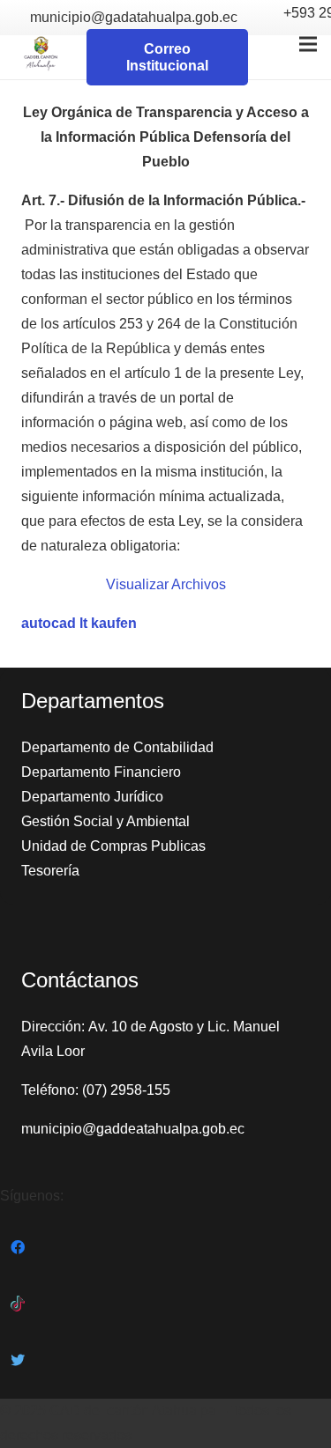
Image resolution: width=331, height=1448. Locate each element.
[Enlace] (40, 57)
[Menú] (308, 44)
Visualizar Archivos (166, 584)
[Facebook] (17, 1247)
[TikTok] (17, 1303)
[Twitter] (17, 1360)
